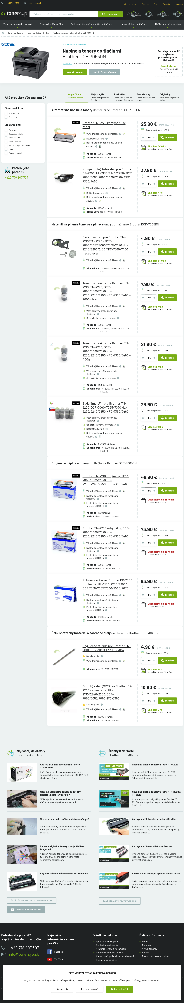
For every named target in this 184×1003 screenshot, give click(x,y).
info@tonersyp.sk (34, 3)
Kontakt (146, 952)
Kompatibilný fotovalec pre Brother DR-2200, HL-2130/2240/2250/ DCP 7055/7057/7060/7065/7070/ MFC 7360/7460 (108, 175)
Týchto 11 (67, 63)
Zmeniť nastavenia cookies (155, 956)
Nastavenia (62, 989)
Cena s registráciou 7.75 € (156, 290)
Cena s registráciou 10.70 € (157, 693)
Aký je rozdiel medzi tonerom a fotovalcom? (64, 873)
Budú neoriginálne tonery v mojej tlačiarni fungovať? (62, 848)
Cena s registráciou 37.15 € (157, 176)
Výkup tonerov (149, 948)
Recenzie (145, 4)
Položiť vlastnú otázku (29, 910)
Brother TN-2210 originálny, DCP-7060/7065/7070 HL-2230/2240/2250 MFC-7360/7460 (106, 480)
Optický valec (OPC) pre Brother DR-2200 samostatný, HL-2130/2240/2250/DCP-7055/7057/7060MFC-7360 (108, 692)
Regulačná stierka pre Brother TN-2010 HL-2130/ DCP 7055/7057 (107, 648)
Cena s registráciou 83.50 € (157, 587)
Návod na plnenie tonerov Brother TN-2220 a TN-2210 (156, 793)
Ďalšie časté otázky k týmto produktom (31, 900)
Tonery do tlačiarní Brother (38, 33)
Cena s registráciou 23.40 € (157, 410)
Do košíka (169, 137)
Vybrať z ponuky (75, 72)
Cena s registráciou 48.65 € (157, 483)
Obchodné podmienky (107, 945)
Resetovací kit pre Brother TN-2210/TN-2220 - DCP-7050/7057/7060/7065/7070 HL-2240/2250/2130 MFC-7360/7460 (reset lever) (105, 245)
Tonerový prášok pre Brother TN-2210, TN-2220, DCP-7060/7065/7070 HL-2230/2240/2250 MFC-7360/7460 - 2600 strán (107, 291)
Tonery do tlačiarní (15, 33)
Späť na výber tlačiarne (75, 44)
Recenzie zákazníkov (106, 959)
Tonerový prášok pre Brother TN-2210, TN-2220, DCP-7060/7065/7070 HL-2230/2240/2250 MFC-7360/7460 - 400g (107, 351)
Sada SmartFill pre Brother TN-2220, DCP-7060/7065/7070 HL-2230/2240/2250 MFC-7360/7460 (106, 407)
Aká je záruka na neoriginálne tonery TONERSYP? (60, 766)
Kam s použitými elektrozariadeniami (115, 956)
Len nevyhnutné (89, 989)
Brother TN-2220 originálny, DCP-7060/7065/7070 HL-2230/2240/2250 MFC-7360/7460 (106, 532)
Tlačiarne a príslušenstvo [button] (167, 26)
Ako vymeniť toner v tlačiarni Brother (152, 846)
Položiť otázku (168, 65)
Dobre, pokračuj (119, 989)
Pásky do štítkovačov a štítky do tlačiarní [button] (91, 26)
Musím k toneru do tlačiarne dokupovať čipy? (64, 819)
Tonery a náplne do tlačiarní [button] (18, 26)
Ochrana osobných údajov (109, 952)
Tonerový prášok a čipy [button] (51, 26)
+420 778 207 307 (11, 3)
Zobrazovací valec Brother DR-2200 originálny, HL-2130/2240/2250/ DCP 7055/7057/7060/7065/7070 (107, 584)
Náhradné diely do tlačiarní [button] (133, 26)
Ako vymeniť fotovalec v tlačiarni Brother (154, 819)
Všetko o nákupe (130, 4)
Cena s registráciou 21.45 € (157, 350)
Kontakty (179, 4)
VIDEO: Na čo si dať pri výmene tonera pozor (156, 873)
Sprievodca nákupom (107, 941)
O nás (156, 4)
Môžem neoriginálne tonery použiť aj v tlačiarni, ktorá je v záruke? (60, 793)
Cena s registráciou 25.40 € (157, 130)
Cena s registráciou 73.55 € (157, 535)
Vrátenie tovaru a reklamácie (111, 948)
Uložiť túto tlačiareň (104, 72)
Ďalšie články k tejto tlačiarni (119, 901)
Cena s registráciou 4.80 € (157, 244)
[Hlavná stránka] (14, 14)
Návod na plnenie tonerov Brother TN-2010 (155, 764)
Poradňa (166, 4)
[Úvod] (2, 33)
